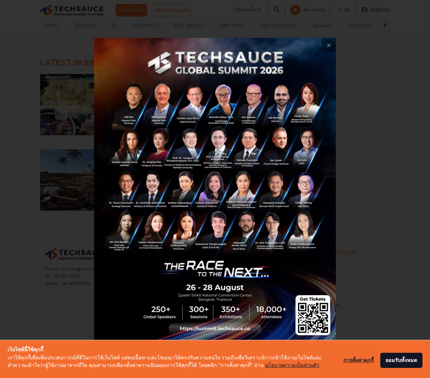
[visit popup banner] (215, 189)
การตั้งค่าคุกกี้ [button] (358, 360)
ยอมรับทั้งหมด (401, 360)
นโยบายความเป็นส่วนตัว (292, 365)
